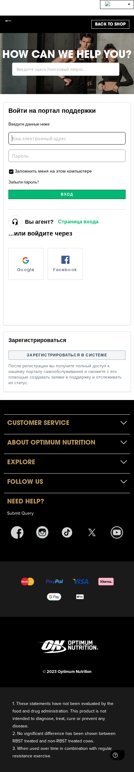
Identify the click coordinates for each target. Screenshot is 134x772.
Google (26, 270)
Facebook (65, 270)
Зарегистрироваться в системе (67, 355)
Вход (67, 194)
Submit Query (20, 513)
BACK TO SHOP (110, 24)
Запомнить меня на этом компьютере (53, 171)
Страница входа (78, 221)
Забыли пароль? (23, 182)
